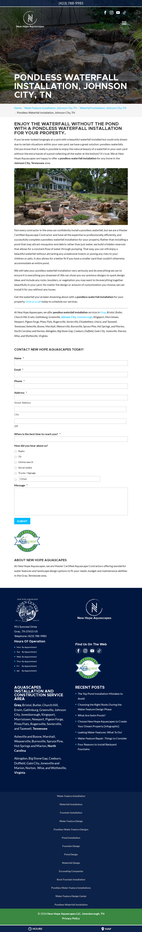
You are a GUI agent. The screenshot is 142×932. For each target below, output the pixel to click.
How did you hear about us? (31, 445)
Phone (19, 381)
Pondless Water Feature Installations (71, 887)
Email (18, 369)
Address (20, 392)
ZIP (16, 426)
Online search (25, 462)
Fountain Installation (71, 812)
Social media (25, 467)
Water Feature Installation (71, 795)
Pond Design (71, 854)
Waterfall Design (71, 862)
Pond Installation (71, 837)
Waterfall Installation (71, 804)
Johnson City (68, 317)
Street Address (22, 402)
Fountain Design (71, 846)
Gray (103, 312)
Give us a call (33, 301)
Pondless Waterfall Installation (71, 904)
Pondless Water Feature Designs (71, 829)
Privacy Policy (71, 918)
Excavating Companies (71, 871)
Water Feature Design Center (71, 896)
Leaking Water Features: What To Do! (100, 732)
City (16, 414)
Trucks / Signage (27, 472)
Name (19, 358)
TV (19, 456)
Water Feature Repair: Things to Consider (102, 738)
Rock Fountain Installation (71, 879)
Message (21, 485)
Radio (21, 451)
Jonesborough (84, 317)
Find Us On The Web (91, 644)
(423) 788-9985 (71, 3)
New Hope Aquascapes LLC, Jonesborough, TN (75, 913)
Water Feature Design (71, 821)
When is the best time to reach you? (37, 434)
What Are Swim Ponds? (91, 715)
